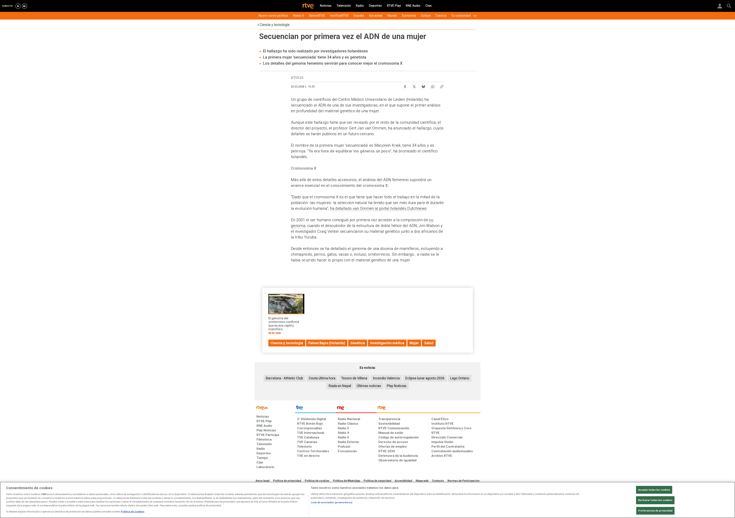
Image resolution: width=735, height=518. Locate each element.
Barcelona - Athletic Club (284, 378)
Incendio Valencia (386, 378)
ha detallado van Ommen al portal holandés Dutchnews (378, 208)
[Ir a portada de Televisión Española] (315, 408)
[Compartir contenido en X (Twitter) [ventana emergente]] (414, 85)
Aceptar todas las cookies (654, 489)
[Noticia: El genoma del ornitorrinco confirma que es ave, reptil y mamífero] (286, 315)
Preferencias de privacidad (655, 510)
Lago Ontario (459, 378)
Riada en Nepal (340, 386)
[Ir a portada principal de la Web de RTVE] (275, 407)
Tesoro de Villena (354, 378)
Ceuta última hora (322, 378)
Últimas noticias (369, 386)
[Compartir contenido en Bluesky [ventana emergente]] (423, 85)
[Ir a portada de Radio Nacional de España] (356, 408)
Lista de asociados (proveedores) (331, 502)
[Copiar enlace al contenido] (441, 85)
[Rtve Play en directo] (18, 6)
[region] (367, 500)
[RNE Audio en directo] (24, 6)
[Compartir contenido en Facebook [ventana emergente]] (405, 85)
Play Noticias (397, 386)
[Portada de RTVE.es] (308, 6)
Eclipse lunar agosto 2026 (424, 378)
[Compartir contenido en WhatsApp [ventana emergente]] (432, 85)
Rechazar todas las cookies (655, 500)
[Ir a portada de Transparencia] (428, 408)
